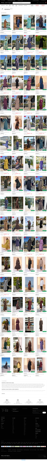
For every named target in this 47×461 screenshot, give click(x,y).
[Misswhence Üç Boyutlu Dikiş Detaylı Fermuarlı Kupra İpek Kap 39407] (41, 62)
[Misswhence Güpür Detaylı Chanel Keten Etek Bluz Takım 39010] (29, 264)
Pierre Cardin (9, 443)
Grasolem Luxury (36, 443)
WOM (6, 443)
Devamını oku (3, 393)
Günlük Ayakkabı (37, 424)
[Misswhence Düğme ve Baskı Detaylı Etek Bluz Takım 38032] (29, 42)
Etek (1, 425)
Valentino (30, 443)
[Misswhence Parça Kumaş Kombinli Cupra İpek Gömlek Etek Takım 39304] (6, 22)
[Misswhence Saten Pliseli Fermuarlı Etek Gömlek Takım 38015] (29, 103)
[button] (45, 2)
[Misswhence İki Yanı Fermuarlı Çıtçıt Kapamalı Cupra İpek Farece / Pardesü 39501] (17, 324)
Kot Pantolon (2, 428)
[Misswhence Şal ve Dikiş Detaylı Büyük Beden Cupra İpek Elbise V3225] (41, 22)
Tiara (12, 443)
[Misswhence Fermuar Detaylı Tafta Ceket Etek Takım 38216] (17, 82)
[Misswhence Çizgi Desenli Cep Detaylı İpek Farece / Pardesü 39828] (17, 203)
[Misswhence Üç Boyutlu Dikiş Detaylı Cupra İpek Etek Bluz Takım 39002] (17, 22)
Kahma (16, 442)
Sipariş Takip (14, 451)
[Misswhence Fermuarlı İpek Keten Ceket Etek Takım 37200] (29, 244)
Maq (37, 442)
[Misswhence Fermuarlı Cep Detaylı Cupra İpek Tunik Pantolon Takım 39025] (6, 62)
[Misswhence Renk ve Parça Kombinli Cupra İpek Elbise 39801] (29, 345)
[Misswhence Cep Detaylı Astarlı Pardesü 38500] (6, 163)
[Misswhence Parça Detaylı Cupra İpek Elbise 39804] (6, 143)
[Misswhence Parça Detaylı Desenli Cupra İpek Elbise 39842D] (6, 324)
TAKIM (2, 419)
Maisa (39, 442)
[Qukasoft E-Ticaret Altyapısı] (23, 460)
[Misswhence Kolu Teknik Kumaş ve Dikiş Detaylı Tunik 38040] (41, 183)
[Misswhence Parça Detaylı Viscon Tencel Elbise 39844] (6, 244)
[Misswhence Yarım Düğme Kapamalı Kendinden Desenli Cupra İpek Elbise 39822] (17, 183)
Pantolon (2, 424)
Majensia (15, 443)
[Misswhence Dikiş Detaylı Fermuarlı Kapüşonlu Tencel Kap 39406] (41, 264)
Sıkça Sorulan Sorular (10, 451)
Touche (2, 443)
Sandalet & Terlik (37, 426)
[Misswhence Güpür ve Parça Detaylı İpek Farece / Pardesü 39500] (29, 365)
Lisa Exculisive (18, 443)
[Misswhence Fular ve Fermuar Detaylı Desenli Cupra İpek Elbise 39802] (29, 224)
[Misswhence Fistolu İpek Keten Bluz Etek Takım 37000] (41, 244)
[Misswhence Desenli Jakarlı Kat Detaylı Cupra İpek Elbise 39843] (6, 304)
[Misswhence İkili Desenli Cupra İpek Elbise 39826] (17, 123)
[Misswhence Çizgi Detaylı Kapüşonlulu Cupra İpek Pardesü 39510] (6, 264)
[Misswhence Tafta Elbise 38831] (29, 123)
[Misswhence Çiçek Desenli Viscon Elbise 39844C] (17, 42)
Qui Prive (22, 443)
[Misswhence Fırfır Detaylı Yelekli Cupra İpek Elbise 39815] (6, 183)
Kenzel (27, 443)
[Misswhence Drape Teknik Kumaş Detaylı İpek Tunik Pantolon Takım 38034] (41, 123)
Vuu (35, 442)
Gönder (44, 412)
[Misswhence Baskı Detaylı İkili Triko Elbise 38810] (17, 224)
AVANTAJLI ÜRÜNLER (38, 431)
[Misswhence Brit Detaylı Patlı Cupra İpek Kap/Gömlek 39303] (17, 244)
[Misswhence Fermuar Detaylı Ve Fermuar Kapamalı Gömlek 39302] (41, 284)
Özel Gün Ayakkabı (37, 425)
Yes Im (32, 443)
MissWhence (2, 442)
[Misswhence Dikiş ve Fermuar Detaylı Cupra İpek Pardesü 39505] (29, 203)
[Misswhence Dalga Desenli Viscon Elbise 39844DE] (6, 42)
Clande (22, 442)
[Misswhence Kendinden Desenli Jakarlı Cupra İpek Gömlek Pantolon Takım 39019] (17, 345)
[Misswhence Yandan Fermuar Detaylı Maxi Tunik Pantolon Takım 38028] (6, 82)
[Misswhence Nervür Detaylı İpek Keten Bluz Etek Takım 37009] (6, 284)
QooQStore (19, 442)
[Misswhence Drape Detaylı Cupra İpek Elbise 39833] (6, 123)
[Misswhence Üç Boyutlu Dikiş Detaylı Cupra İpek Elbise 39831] (29, 62)
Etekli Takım (2, 421)
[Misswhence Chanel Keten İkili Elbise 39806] (29, 324)
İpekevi (41, 442)
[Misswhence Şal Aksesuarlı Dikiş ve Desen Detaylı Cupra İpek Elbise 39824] (41, 143)
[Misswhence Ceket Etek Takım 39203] (17, 304)
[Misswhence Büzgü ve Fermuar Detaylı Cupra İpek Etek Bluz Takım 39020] (41, 304)
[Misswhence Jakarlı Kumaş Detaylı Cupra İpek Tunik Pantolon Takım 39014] (17, 62)
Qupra (14, 442)
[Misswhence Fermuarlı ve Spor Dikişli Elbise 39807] (29, 304)
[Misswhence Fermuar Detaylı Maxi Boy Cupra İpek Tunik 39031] (41, 324)
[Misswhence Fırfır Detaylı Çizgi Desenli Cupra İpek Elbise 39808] (29, 82)
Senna (5, 442)
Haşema (33, 442)
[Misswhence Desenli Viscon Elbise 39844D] (29, 22)
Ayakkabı (36, 423)
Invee (30, 442)
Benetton (4, 443)
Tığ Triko (26, 442)
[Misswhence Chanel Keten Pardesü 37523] (29, 183)
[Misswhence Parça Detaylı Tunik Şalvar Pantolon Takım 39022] (41, 203)
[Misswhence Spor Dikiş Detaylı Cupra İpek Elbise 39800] (41, 345)
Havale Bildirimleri (19, 451)
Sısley (43, 442)
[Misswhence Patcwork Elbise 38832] (17, 163)
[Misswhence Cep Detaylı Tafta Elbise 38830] (41, 42)
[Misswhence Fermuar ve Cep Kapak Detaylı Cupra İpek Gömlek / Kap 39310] (6, 203)
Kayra (12, 442)
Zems (28, 442)
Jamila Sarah (24, 443)
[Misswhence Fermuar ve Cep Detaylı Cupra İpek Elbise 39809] (41, 163)
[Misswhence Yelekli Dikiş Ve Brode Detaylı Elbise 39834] (41, 103)
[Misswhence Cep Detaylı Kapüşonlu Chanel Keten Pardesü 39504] (6, 345)
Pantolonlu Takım (3, 420)
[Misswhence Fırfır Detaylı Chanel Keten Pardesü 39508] (41, 224)
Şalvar (1, 427)
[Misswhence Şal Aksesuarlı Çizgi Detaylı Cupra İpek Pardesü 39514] (17, 284)
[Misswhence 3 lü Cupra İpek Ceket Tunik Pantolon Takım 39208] (29, 163)
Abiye (36, 428)
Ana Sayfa (6, 8)
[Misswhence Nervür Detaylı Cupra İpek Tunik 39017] (17, 365)
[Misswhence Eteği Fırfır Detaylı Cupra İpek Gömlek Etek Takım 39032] (29, 143)
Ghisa (24, 442)
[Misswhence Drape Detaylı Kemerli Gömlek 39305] (41, 365)
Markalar (8, 8)
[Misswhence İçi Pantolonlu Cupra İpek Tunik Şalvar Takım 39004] (41, 82)
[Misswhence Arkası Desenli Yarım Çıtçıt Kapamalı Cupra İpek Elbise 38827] (6, 224)
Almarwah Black (8, 442)
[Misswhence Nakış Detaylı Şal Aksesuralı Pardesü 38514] (17, 103)
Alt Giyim (2, 423)
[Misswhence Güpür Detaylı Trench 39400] (6, 365)
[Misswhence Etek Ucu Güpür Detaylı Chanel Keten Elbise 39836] (17, 264)
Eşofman (2, 426)
